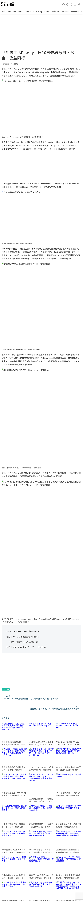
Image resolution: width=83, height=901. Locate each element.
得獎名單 (12, 11)
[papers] (71, 4)
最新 (4, 11)
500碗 (46, 11)
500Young (37, 11)
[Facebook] (63, 4)
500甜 (28, 11)
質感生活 (65, 11)
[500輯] (8, 4)
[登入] (75, 4)
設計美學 (75, 11)
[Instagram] (67, 4)
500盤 (20, 11)
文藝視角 (55, 11)
